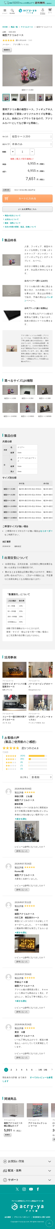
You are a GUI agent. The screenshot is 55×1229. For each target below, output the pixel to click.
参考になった (22, 851)
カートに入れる (27, 198)
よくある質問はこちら (27, 209)
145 (40, 1070)
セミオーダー (46, 531)
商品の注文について (13, 215)
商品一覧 (14, 27)
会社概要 (8, 1217)
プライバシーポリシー (22, 1217)
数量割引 (7, 50)
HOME (5, 27)
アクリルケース (27, 27)
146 (45, 1070)
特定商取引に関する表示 (41, 1217)
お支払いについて (12, 219)
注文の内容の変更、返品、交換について (20, 227)
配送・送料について (13, 223)
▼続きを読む (21, 819)
